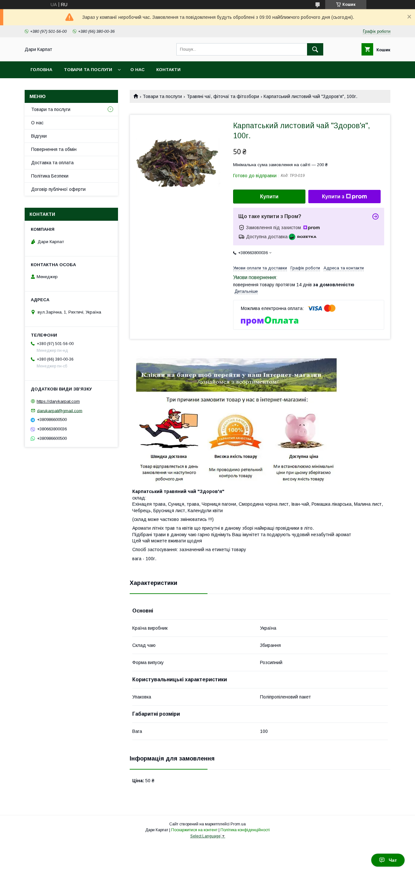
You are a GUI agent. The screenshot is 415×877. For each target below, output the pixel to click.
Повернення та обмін (54, 149)
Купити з (333, 196)
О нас (137, 69)
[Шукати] (315, 49)
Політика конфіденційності (245, 830)
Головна (41, 69)
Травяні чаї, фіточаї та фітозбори (223, 96)
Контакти (168, 69)
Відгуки (39, 136)
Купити (269, 196)
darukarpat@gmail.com (59, 410)
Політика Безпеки (49, 176)
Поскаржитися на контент (194, 830)
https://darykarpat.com (58, 401)
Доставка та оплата (52, 162)
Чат (393, 860)
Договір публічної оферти (58, 189)
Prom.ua (238, 824)
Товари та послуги (88, 69)
